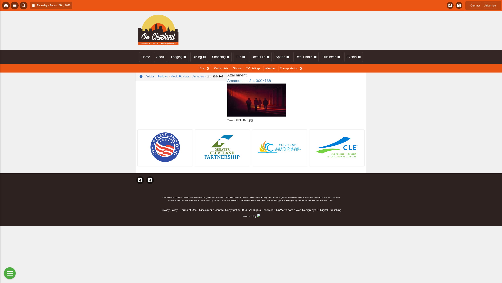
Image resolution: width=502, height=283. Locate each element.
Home (145, 57)
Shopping (219, 57)
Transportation (289, 68)
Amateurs (235, 81)
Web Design (303, 209)
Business (329, 57)
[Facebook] (450, 5)
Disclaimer (205, 209)
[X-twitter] (459, 5)
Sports (280, 57)
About (160, 57)
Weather (270, 68)
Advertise (490, 5)
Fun (238, 57)
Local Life (258, 57)
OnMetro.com (284, 209)
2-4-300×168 (260, 81)
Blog (202, 68)
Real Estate (304, 57)
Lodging (176, 57)
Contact (475, 5)
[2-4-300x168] (256, 115)
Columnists (221, 68)
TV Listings (253, 68)
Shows (237, 68)
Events (351, 57)
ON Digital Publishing (328, 209)
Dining (197, 57)
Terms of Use (188, 209)
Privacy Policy (169, 209)
